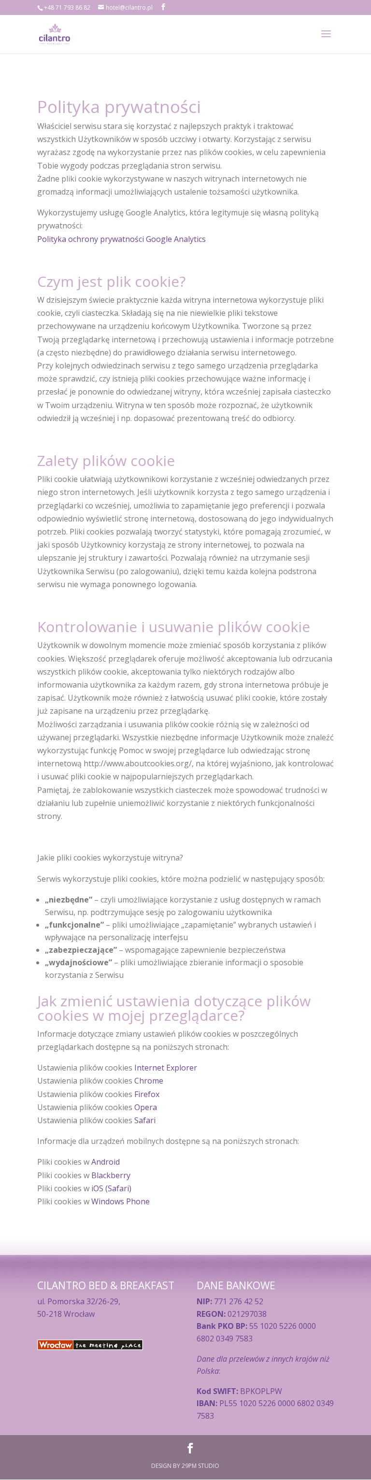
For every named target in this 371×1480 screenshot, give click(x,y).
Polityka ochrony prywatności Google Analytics (121, 239)
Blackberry (110, 1175)
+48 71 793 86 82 (67, 7)
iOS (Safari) (111, 1188)
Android (105, 1161)
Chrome (148, 1080)
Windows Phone (120, 1201)
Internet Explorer (165, 1067)
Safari (145, 1120)
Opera (145, 1107)
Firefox (146, 1094)
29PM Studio (200, 1466)
